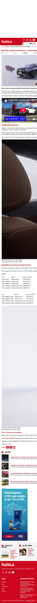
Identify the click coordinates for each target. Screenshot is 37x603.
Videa (3, 589)
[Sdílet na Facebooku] (7, 447)
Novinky (4, 582)
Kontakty (4, 591)
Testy (3, 584)
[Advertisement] (18, 18)
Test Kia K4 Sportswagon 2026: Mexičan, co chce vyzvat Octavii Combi (27, 596)
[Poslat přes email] (14, 447)
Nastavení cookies (30, 600)
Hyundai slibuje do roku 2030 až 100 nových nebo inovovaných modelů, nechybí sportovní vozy (27, 584)
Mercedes (8, 444)
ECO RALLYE (4, 586)
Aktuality (25, 53)
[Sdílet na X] (10, 447)
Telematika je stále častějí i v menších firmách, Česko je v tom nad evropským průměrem (27, 590)
